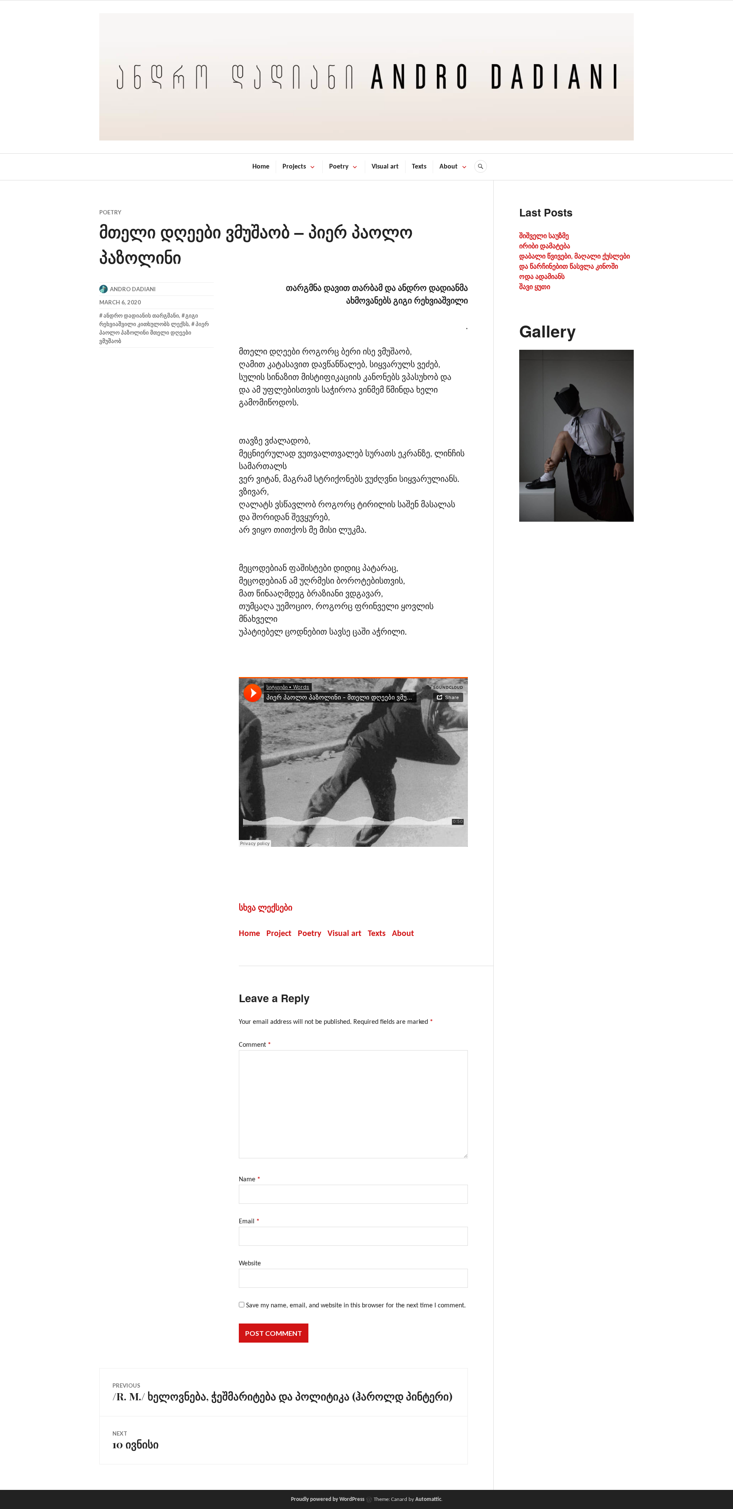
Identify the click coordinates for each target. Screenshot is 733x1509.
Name (249, 1179)
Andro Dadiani (133, 289)
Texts (419, 166)
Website (250, 1263)
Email (249, 1221)
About (448, 166)
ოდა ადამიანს (542, 277)
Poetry (339, 166)
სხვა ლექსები (265, 908)
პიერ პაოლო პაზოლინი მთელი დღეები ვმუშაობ (154, 332)
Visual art (385, 166)
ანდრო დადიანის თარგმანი (141, 315)
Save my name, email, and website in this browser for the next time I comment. (356, 1305)
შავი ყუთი (534, 287)
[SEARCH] (480, 166)
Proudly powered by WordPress (327, 1499)
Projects (294, 166)
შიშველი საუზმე (544, 236)
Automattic (428, 1499)
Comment (255, 1045)
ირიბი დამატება (544, 246)
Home (260, 166)
